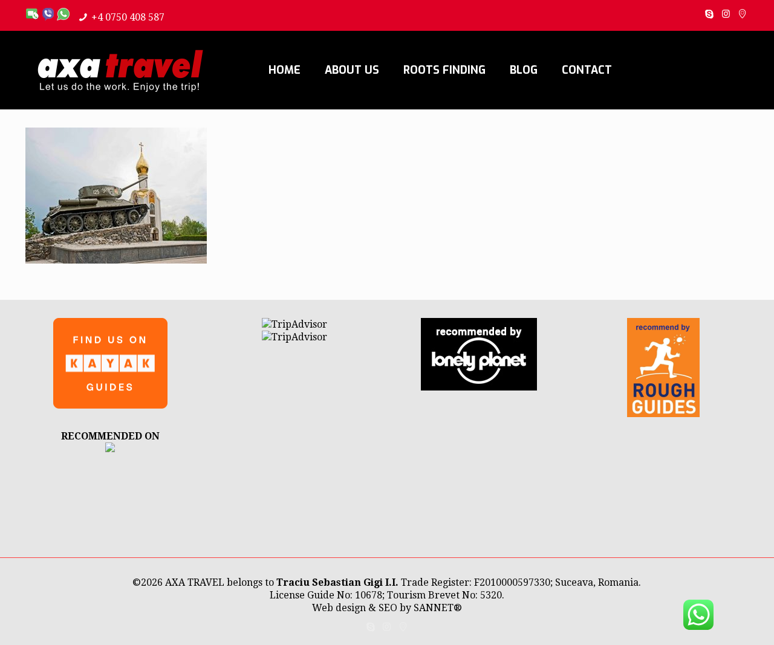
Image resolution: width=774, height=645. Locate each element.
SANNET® (438, 608)
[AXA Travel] (120, 70)
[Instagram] (726, 13)
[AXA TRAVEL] (110, 449)
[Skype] (709, 13)
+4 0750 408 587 (127, 17)
